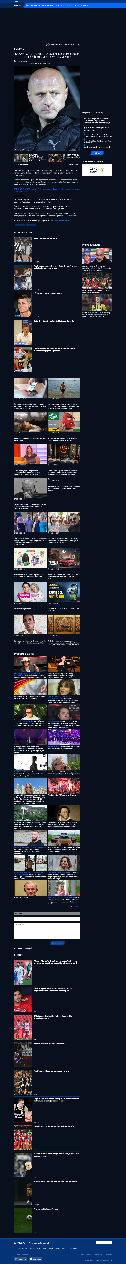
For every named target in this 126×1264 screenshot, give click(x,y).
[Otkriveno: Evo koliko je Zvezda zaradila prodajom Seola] (23, 1027)
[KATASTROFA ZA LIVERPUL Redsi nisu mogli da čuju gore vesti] (97, 280)
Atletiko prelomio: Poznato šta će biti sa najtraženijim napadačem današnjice (53, 989)
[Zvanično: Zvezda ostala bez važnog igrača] (23, 1137)
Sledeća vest (74, 164)
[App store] (35, 1259)
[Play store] (20, 1259)
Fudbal (43, 5)
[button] (57, 63)
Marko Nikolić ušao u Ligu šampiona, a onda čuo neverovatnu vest (56, 1155)
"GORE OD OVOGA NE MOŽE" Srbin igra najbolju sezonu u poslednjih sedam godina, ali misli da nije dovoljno (96, 314)
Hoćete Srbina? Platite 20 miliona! (50, 1043)
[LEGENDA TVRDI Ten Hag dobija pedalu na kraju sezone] (55, 158)
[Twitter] (106, 1242)
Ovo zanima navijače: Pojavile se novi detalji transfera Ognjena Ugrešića (55, 349)
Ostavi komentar (57, 943)
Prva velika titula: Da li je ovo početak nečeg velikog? (97, 141)
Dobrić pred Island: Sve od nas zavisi (97, 147)
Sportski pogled (70, 5)
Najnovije (37, 5)
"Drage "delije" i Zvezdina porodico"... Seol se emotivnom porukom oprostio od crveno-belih (55, 962)
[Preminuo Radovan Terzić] (23, 1220)
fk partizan (20, 225)
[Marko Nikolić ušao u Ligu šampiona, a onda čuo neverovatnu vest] (23, 1165)
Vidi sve (97, 153)
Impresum (108, 1255)
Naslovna (29, 5)
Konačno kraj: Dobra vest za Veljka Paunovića (55, 1181)
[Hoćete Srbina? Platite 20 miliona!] (23, 1055)
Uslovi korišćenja (86, 1255)
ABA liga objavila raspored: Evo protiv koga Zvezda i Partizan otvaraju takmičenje (97, 121)
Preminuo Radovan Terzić (46, 1209)
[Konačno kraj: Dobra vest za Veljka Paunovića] (23, 1192)
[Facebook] (98, 1242)
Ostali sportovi (82, 5)
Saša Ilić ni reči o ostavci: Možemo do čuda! (54, 321)
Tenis (55, 5)
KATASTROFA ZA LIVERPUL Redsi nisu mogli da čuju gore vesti (96, 291)
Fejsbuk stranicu (62, 220)
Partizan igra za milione (45, 238)
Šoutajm (61, 5)
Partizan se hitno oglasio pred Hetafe (51, 1071)
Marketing (98, 1255)
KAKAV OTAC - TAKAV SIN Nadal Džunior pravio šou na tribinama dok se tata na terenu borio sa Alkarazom (37, 158)
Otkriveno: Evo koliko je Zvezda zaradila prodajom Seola (53, 1017)
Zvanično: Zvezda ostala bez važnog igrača (54, 1126)
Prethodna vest (21, 164)
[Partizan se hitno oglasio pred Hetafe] (23, 1082)
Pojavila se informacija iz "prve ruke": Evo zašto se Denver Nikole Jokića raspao (56, 1099)
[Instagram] (102, 1242)
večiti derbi (31, 225)
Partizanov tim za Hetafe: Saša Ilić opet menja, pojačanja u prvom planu (56, 267)
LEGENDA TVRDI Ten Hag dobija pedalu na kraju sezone (71, 157)
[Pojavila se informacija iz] (23, 1110)
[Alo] (16, 1)
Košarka (50, 5)
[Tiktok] (110, 1242)
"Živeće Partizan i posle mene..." (49, 293)
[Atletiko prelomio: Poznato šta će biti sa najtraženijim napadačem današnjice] (23, 1000)
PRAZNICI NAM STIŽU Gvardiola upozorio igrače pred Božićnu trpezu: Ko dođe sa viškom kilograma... (96, 268)
